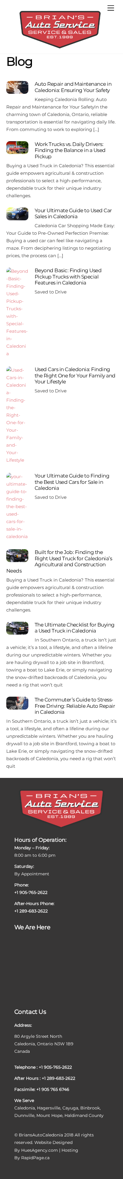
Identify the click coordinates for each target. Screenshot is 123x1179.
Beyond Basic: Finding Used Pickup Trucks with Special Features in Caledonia (68, 276)
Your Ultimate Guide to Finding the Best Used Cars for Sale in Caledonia (72, 481)
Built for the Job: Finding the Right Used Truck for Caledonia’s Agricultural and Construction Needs (59, 561)
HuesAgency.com (39, 1150)
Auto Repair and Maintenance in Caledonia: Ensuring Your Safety (73, 87)
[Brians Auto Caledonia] (60, 47)
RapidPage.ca (35, 1157)
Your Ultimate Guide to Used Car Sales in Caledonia (73, 213)
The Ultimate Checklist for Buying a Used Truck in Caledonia (75, 627)
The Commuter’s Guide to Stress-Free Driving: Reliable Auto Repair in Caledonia (75, 705)
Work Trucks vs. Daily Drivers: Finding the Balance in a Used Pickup (70, 150)
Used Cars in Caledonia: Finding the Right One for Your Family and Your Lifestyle (75, 375)
